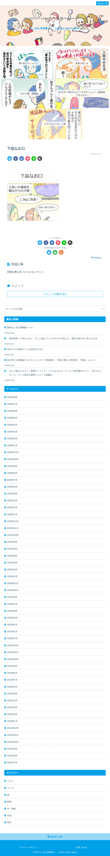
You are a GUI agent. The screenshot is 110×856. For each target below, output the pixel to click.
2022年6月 (12, 687)
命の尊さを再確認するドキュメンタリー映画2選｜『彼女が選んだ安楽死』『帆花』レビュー (51, 360)
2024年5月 (12, 562)
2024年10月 (13, 535)
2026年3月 (12, 431)
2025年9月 (12, 466)
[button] (103, 308)
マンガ (10, 788)
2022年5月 (12, 693)
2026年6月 (12, 411)
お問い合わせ (81, 847)
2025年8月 (12, 473)
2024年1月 (12, 576)
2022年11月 (12, 652)
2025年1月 (12, 514)
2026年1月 (12, 445)
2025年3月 (12, 500)
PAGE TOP (56, 836)
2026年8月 (12, 397)
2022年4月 (12, 700)
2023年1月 (12, 638)
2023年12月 (13, 583)
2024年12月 (13, 521)
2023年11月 (12, 590)
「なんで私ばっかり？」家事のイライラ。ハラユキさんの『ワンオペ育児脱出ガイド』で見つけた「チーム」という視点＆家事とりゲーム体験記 (54, 373)
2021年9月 (12, 749)
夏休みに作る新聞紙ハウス (20, 327)
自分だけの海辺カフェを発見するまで (25, 349)
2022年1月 (12, 721)
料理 (9, 801)
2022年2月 (12, 714)
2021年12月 (13, 728)
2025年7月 (12, 480)
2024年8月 (12, 549)
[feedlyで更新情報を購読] (55, 252)
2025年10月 (13, 459)
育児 (9, 822)
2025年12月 (13, 452)
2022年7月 (12, 680)
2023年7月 (12, 604)
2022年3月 (12, 707)
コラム (10, 781)
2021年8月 (12, 755)
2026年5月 (12, 418)
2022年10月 (13, 659)
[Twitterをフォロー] (49, 252)
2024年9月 (12, 542)
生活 (9, 815)
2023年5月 (12, 618)
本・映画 (11, 808)
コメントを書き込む (55, 293)
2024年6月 (12, 556)
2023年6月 (12, 611)
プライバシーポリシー (28, 847)
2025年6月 (12, 487)
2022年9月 (12, 666)
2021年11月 (12, 735)
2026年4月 (12, 425)
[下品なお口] (21, 158)
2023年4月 (12, 624)
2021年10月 (13, 742)
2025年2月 (12, 507)
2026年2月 (12, 438)
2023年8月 (12, 597)
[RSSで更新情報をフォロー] (61, 252)
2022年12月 (13, 645)
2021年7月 (12, 762)
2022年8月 (12, 673)
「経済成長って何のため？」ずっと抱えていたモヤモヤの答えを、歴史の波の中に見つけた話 (52, 338)
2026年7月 (12, 404)
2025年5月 (12, 493)
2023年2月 (12, 631)
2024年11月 (12, 528)
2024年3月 (12, 569)
